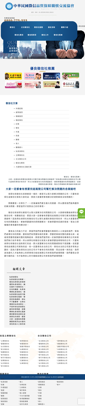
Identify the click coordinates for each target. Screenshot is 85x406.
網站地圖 (82, 26)
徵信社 (12, 27)
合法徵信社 (25, 27)
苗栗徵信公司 (44, 360)
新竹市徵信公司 (44, 358)
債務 (21, 379)
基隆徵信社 (5, 344)
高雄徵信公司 (62, 352)
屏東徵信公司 (62, 355)
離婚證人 (19, 147)
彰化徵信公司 (44, 366)
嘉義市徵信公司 (63, 346)
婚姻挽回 (19, 116)
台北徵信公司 (44, 346)
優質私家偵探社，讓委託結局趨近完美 (24, 284)
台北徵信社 (5, 346)
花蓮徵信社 (24, 360)
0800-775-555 (15, 20)
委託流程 (51, 27)
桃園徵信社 (5, 352)
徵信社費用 (19, 35)
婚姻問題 (4, 393)
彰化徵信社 (5, 366)
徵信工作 (45, 35)
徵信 (17, 128)
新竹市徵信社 (6, 358)
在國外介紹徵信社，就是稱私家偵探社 (24, 287)
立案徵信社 (20, 155)
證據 (2, 404)
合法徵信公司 (21, 159)
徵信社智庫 (58, 35)
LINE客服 (81, 216)
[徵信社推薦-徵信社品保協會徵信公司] (42, 6)
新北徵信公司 (44, 349)
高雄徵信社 (24, 352)
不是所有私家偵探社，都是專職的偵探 (24, 307)
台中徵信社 (5, 363)
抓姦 (17, 136)
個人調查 (23, 393)
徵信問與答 (32, 35)
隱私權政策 (25, 377)
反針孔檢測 (24, 404)
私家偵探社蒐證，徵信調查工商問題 (23, 297)
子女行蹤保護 (25, 396)
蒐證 (2, 390)
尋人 (17, 143)
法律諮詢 (23, 385)
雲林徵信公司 (62, 341)
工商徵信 (23, 387)
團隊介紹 (64, 27)
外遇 (17, 132)
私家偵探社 (20, 151)
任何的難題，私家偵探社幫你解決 (22, 289)
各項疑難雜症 (25, 398)
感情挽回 (19, 112)
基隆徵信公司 (44, 344)
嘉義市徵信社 (25, 346)
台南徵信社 (24, 349)
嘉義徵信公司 (62, 344)
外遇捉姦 (19, 108)
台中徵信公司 (44, 363)
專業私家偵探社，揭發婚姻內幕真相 (23, 292)
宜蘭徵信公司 (62, 358)
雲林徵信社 (24, 341)
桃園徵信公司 (44, 352)
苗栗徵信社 (5, 360)
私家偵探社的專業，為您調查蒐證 (22, 279)
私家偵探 (4, 382)
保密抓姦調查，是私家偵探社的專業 (23, 299)
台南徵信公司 (62, 349)
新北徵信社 (5, 349)
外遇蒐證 (4, 387)
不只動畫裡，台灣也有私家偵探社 (22, 302)
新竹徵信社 (5, 355)
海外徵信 (23, 390)
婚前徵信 (19, 120)
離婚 (17, 139)
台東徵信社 (24, 363)
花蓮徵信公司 (62, 360)
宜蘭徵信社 (24, 358)
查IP (58, 385)
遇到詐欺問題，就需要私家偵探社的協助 (25, 309)
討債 (17, 124)
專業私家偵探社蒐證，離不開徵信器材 (24, 312)
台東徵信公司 (62, 363)
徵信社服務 (38, 27)
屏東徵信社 (24, 355)
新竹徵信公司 (44, 355)
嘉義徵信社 (24, 344)
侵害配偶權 (24, 401)
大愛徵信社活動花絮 (24, 167)
